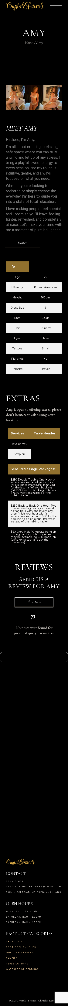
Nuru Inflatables (19, 953)
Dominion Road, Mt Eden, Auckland (33, 892)
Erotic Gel (14, 942)
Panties (12, 958)
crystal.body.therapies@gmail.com (33, 887)
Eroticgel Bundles (21, 947)
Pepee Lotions (17, 964)
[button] (10, 97)
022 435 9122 (14, 882)
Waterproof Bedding (22, 969)
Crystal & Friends (26, 1000)
